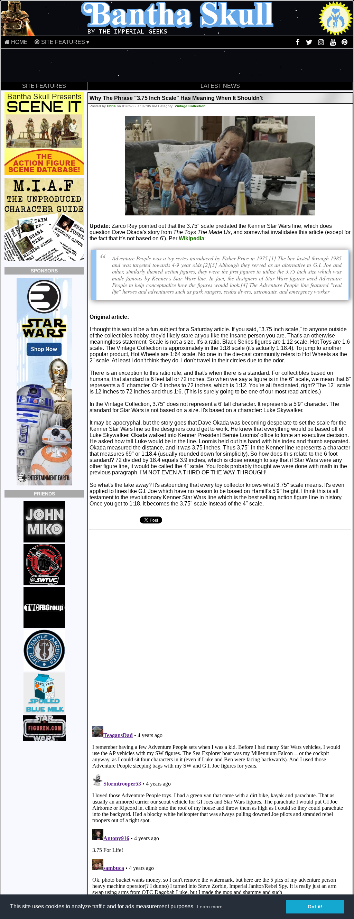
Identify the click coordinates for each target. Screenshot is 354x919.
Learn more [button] (210, 906)
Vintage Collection (190, 106)
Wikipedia (191, 238)
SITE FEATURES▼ (66, 42)
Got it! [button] (315, 906)
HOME (19, 42)
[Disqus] (194, 625)
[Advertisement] (177, 65)
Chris (111, 106)
